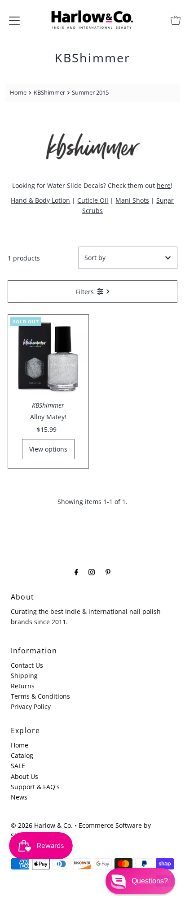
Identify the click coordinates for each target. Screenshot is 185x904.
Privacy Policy (31, 706)
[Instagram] (91, 571)
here (164, 185)
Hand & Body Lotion (40, 200)
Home (18, 92)
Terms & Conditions (40, 696)
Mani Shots (132, 200)
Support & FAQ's (35, 786)
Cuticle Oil (92, 200)
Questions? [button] (150, 881)
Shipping (24, 675)
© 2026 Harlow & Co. (42, 825)
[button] (140, 881)
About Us (24, 776)
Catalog (22, 755)
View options (48, 449)
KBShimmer (49, 92)
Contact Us (27, 665)
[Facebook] (76, 571)
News (19, 797)
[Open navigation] (14, 20)
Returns (23, 686)
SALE (18, 765)
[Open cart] (176, 20)
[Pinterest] (108, 571)
